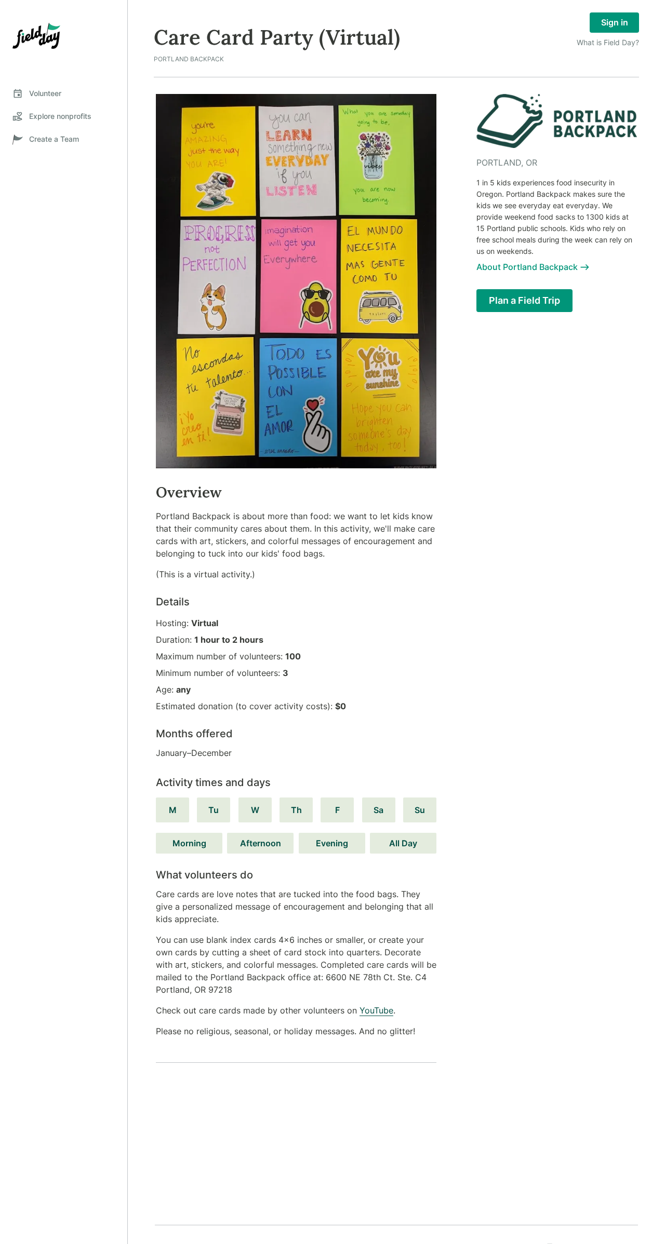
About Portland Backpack (527, 267)
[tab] (63, 93)
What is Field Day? (608, 42)
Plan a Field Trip (524, 300)
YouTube (376, 1010)
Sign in (614, 22)
